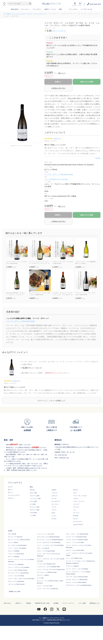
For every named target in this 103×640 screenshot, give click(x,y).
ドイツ (53, 513)
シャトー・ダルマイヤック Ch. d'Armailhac (48, 542)
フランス (32, 490)
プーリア (54, 507)
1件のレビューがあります (59, 30)
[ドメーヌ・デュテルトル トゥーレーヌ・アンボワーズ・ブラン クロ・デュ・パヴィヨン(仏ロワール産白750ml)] (40, 249)
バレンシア (76, 504)
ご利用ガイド (18, 603)
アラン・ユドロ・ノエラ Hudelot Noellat (77, 534)
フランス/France (50, 179)
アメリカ (75, 515)
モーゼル (54, 518)
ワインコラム (73, 9)
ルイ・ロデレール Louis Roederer (17, 545)
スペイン (75, 490)
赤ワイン (10, 489)
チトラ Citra (40, 578)
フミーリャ (76, 512)
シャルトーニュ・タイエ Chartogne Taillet (48, 566)
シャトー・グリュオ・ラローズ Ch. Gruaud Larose (51, 569)
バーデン (54, 516)
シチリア (54, 510)
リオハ (75, 493)
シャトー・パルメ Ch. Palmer (16, 575)
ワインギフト (37, 9)
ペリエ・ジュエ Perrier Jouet (16, 554)
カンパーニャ (55, 504)
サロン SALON (12, 534)
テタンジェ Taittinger (13, 551)
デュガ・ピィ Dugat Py (72, 566)
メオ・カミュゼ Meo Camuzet (16, 584)
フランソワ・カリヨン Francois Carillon (77, 576)
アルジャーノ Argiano (43, 575)
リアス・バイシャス (78, 501)
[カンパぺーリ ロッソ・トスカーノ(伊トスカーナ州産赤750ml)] (40, 280)
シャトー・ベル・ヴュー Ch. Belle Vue (47, 588)
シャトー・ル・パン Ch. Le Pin (45, 534)
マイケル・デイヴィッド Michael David (76, 579)
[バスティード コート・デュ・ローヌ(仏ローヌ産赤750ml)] (86, 280)
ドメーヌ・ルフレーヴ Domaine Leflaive (77, 539)
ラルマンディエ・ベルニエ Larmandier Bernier (78, 585)
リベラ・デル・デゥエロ (80, 495)
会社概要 (56, 603)
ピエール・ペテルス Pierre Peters (75, 550)
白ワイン (10, 492)
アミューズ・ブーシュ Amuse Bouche (18, 573)
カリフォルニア (77, 521)
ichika (55, 138)
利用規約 (28, 603)
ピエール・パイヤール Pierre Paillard (76, 582)
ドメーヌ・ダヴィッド (39, 13)
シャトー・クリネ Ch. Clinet (44, 586)
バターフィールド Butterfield (16, 564)
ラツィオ (54, 498)
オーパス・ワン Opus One (15, 537)
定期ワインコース (50, 9)
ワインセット (25, 9)
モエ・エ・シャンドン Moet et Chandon (19, 539)
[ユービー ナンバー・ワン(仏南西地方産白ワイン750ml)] (86, 249)
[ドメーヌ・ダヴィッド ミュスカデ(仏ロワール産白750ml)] (17, 249)
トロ (74, 510)
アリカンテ (76, 507)
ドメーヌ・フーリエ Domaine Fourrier (76, 537)
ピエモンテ (55, 495)
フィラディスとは (86, 9)
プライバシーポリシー (68, 603)
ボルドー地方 (33, 493)
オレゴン (75, 518)
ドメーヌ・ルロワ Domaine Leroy (46, 564)
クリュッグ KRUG (13, 542)
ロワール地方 (33, 501)
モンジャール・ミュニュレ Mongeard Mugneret (50, 539)
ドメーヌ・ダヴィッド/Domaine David (58, 174)
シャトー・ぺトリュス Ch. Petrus (75, 542)
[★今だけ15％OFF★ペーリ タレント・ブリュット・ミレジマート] (17, 280)
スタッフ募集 (82, 603)
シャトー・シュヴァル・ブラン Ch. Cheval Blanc (50, 545)
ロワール (29, 13)
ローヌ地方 (33, 504)
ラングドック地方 (34, 507)
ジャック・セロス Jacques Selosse (17, 570)
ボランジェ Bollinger (13, 556)
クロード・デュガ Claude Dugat (46, 551)
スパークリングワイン (14, 495)
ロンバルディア (56, 501)
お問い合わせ (7, 603)
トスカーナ (55, 493)
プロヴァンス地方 (34, 510)
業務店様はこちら (94, 603)
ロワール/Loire (62, 179)
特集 (60, 9)
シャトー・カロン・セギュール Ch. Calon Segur (21, 578)
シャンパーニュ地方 (35, 498)
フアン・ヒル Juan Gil (43, 548)
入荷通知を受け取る (58, 88)
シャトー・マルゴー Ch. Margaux (17, 548)
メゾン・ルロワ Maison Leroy (74, 558)
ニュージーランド (78, 524)
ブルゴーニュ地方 (34, 495)
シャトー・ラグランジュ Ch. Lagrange (18, 567)
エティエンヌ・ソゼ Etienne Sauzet (47, 572)
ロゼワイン (11, 498)
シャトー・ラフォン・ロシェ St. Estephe (77, 569)
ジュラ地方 (33, 515)
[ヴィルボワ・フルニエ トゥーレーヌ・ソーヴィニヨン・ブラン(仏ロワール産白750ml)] (63, 280)
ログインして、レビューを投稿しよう (51, 400)
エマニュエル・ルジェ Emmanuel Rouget (48, 537)
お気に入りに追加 (86, 82)
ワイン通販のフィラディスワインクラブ (14, 13)
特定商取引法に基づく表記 (42, 603)
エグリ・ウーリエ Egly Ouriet (16, 581)
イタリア (54, 490)
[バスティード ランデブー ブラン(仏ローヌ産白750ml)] (63, 249)
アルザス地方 (33, 512)
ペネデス (75, 498)
